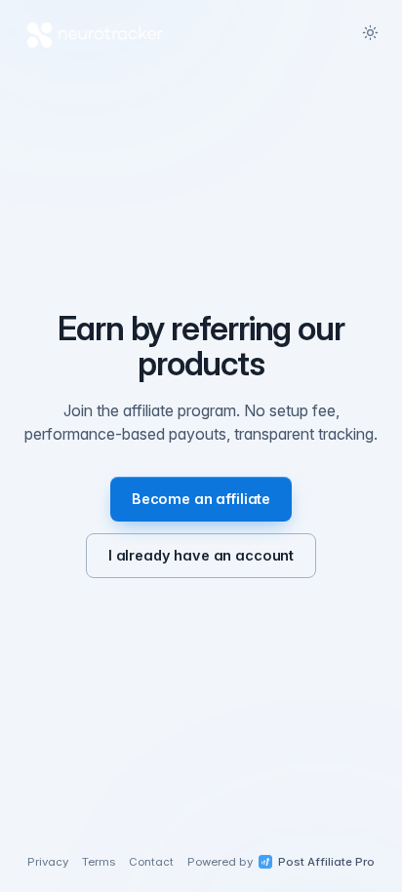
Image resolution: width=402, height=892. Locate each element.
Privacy (47, 862)
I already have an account (201, 555)
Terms (98, 862)
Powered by (281, 862)
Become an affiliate (201, 498)
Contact (151, 862)
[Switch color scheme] (369, 32)
